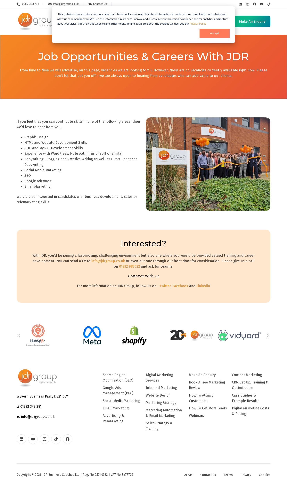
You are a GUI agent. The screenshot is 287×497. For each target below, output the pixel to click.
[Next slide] (268, 335)
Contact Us (208, 475)
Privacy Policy (198, 23)
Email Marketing (116, 408)
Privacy (246, 475)
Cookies (264, 475)
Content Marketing (247, 375)
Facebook (180, 286)
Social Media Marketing (121, 401)
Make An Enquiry (202, 375)
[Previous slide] (19, 335)
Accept (214, 33)
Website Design (158, 395)
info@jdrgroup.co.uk (108, 261)
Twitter (165, 286)
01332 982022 (129, 266)
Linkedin (203, 286)
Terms (228, 475)
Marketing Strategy (161, 403)
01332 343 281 (30, 406)
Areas (188, 475)
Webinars (196, 416)
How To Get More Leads (208, 408)
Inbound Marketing (161, 388)
